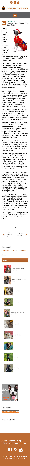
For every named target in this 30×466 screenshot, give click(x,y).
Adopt (4, 440)
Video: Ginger (17, 367)
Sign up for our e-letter (10, 412)
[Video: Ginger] (8, 368)
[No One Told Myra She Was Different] (7, 269)
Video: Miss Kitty (17, 335)
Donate (23, 443)
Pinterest (23, 250)
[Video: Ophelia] (8, 291)
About (5, 443)
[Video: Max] (8, 357)
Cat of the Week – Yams (20, 234)
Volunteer (12, 440)
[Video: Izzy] (8, 324)
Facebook (5, 250)
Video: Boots (16, 302)
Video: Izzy (16, 324)
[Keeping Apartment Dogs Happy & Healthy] (7, 280)
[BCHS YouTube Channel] (18, 2)
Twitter (14, 250)
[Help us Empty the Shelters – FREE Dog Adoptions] (7, 313)
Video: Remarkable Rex (9, 234)
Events (22, 442)
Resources (14, 442)
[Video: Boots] (8, 302)
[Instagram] (15, 2)
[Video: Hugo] (8, 346)
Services (6, 442)
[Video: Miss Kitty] (8, 335)
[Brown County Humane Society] (15, 8)
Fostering (20, 440)
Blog (10, 443)
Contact (16, 443)
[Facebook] (11, 2)
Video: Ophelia (17, 291)
